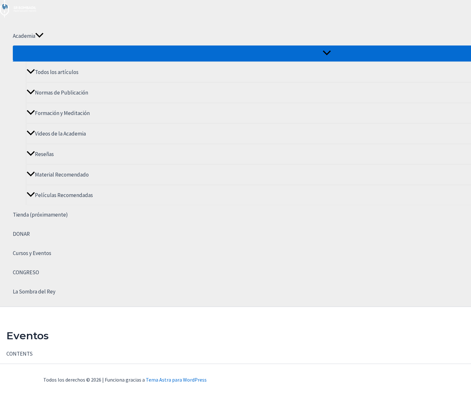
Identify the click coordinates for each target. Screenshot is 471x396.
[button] (39, 35)
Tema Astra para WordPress (176, 379)
